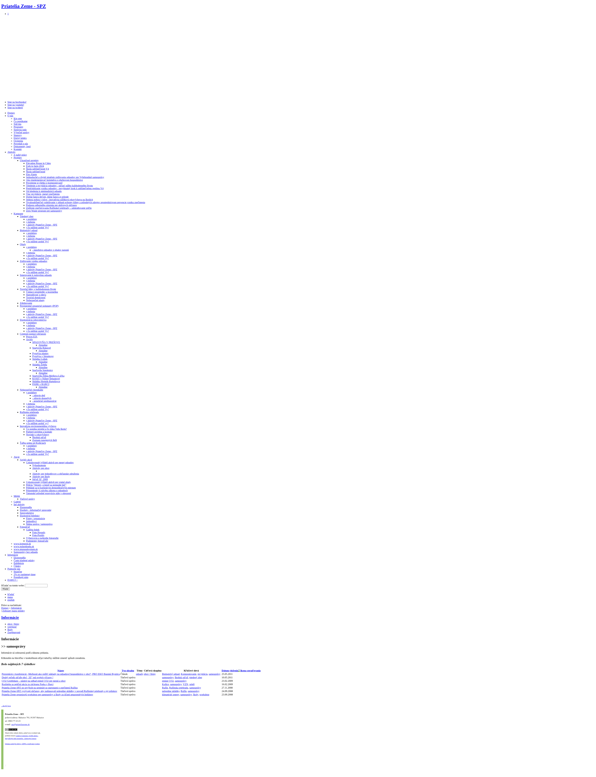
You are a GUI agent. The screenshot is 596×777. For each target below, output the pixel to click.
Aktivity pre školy (41, 476)
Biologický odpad (28, 230)
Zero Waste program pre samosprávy (44, 210)
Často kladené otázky (24, 560)
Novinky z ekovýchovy (37, 434)
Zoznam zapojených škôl (44, 440)
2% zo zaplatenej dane (25, 574)
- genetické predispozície (44, 401)
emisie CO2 (168, 681)
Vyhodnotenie (39, 465)
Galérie (17, 501)
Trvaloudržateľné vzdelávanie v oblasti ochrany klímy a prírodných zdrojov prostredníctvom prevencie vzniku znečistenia (85, 202)
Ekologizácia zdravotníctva (33, 320)
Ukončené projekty (29, 160)
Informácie (12, 555)
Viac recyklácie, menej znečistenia (43, 194)
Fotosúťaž (25, 527)
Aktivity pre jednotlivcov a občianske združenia (55, 473)
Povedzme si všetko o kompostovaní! (44, 183)
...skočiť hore (6, 706)
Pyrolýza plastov (40, 353)
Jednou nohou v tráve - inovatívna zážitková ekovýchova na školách (59, 199)
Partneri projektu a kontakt (39, 431)
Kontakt (18, 149)
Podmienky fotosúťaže (37, 541)
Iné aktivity (19, 504)
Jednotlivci (31, 521)
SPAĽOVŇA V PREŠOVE (46, 342)
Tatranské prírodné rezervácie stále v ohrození (48, 493)
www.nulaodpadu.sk (24, 546)
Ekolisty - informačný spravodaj (35, 510)
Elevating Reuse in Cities (38, 163)
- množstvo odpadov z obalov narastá (50, 250)
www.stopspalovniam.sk (26, 549)
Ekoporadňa (26, 507)
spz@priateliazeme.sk (20, 724)
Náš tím (17, 124)
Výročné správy (21, 132)
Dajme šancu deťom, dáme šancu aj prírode (47, 196)
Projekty (18, 157)
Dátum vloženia (230, 670)
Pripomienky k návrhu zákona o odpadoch (47, 490)
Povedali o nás (21, 143)
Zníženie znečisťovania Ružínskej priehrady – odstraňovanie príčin (59, 208)
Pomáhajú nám (21, 577)
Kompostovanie (188, 674)
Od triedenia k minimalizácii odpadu (44, 191)
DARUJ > (12, 580)
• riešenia (30, 222)
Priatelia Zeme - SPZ (23, 6)
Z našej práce (20, 155)
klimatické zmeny (170, 694)
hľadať (10, 594)
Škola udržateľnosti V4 (37, 169)
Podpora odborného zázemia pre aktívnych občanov (51, 205)
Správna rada (20, 129)
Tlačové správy (27, 499)
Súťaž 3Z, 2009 (40, 479)
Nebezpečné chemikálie (31, 389)
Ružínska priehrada (29, 412)
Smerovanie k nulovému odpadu (36, 275)
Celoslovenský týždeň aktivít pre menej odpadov (50, 462)
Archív (29, 339)
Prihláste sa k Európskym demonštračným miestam (51, 487)
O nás (10, 115)
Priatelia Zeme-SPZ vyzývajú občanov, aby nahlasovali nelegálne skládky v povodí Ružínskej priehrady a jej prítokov (59, 691)
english (10, 600)
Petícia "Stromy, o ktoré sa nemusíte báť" (46, 485)
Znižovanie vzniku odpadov (33, 261)
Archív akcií (26, 459)
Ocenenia (18, 141)
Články (17, 566)
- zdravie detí (38, 395)
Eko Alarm (31, 174)
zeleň (191, 684)
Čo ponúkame (20, 121)
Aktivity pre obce (40, 468)
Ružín (165, 687)
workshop (204, 694)
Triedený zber (26, 216)
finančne (18, 571)
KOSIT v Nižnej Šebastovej (46, 378)
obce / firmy (13, 624)
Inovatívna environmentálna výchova (38, 426)
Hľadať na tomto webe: (13, 585)
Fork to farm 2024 (35, 166)
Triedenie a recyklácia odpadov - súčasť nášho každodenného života (59, 185)
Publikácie (19, 563)
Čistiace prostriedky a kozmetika (42, 292)
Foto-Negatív (38, 532)
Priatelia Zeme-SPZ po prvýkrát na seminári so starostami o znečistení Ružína (40, 687)
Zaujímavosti (13, 632)
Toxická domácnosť (36, 297)
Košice (165, 684)
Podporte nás (13, 569)
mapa (10, 597)
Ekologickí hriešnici (29, 515)
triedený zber (195, 677)
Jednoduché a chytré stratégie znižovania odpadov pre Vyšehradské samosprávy (65, 177)
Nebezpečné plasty (35, 300)
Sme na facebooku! (16, 102)
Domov (11, 113)
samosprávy (214, 674)
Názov (60, 670)
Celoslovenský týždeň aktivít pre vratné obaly (48, 482)
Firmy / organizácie (35, 518)
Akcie (17, 457)
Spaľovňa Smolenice (42, 370)
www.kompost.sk (22, 543)
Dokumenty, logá (22, 146)
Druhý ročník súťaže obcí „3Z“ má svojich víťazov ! (27, 677)
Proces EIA (31, 336)
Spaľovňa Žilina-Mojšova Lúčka (48, 376)
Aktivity (11, 152)
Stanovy (18, 135)
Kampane (18, 213)
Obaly (23, 244)
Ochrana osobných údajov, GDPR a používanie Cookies (22, 744)
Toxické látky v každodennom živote (38, 289)
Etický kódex (20, 138)
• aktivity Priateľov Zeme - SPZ (41, 224)
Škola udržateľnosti (35, 171)
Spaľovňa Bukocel (41, 348)
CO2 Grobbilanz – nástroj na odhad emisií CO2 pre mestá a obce (33, 681)
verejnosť (12, 626)
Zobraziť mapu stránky (13, 610)
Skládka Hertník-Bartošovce (46, 381)
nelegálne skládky (170, 691)
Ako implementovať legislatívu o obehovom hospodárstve (54, 180)
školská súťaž (181, 677)
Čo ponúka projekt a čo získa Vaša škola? (46, 429)
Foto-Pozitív (38, 535)
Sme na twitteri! (15, 107)
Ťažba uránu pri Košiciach (33, 443)
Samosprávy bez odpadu (26, 552)
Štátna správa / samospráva (39, 524)
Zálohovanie (26, 303)
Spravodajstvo (27, 513)
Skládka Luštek (39, 359)
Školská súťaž (39, 437)
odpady (139, 674)
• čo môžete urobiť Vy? (37, 227)
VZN (185, 684)
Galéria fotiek (32, 529)
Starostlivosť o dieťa (36, 294)
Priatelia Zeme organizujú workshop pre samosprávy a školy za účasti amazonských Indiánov (47, 694)
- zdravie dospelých (41, 398)
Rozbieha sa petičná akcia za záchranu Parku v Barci (27, 684)
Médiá (17, 496)
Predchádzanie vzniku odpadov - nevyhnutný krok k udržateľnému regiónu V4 (65, 188)
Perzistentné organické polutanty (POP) (39, 306)
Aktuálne (42, 345)
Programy (18, 127)
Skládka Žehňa (39, 364)
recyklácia (203, 674)
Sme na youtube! (15, 104)
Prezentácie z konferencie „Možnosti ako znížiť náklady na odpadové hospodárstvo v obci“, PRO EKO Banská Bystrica (61, 674)
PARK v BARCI (40, 384)
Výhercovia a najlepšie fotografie (42, 538)
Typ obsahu (128, 670)
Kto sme (18, 118)
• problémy (31, 219)
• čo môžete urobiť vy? (37, 423)
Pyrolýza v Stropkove (43, 356)
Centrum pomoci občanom (33, 334)
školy (10, 629)
